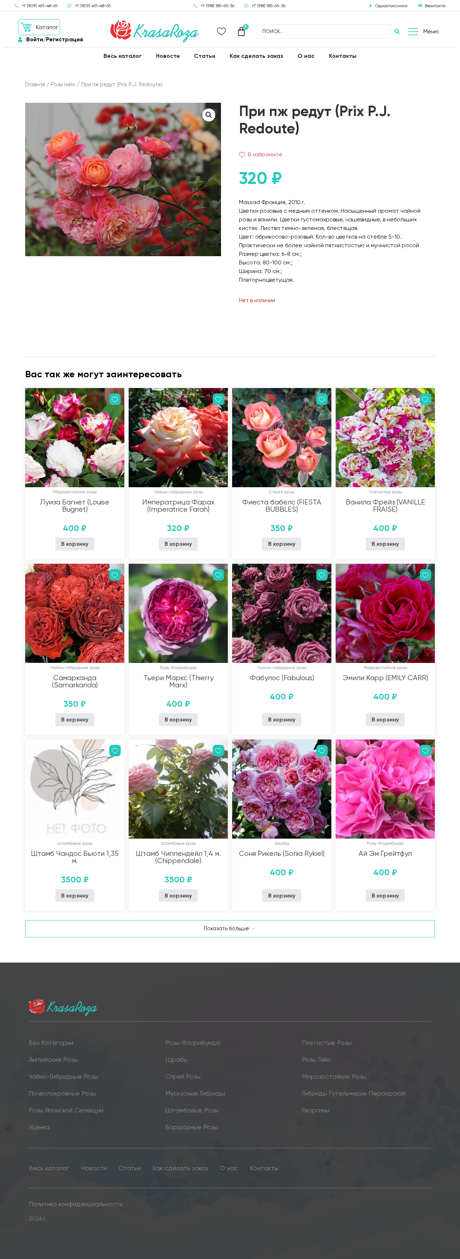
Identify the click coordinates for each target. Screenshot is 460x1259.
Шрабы (282, 843)
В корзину (74, 543)
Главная (35, 84)
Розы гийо (63, 84)
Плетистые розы (385, 491)
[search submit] (397, 31)
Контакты (342, 55)
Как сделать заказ (256, 55)
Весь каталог (123, 55)
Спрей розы (281, 491)
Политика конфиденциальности (76, 1204)
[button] (39, 27)
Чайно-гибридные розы (178, 491)
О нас (306, 55)
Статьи (204, 55)
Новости (168, 55)
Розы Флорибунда (178, 667)
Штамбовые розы (74, 843)
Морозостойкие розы (75, 491)
